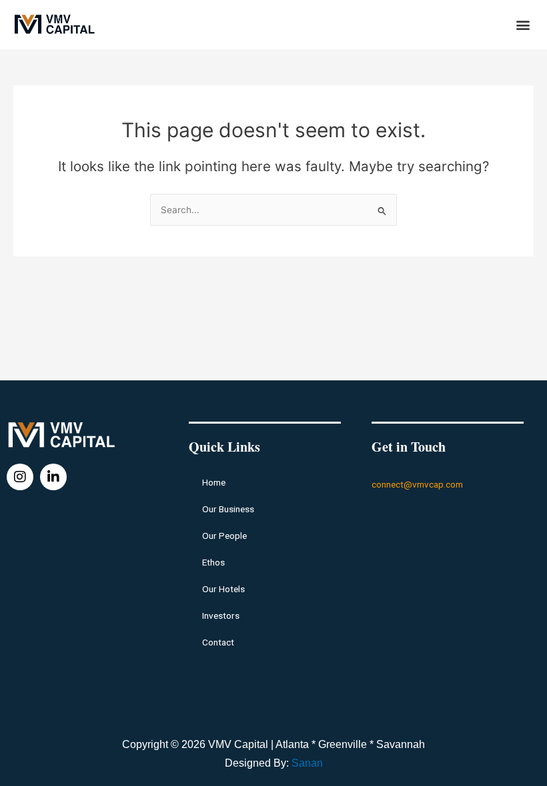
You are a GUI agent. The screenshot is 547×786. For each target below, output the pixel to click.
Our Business (228, 509)
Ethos (213, 562)
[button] (523, 24)
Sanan (307, 763)
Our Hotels (223, 589)
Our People (224, 535)
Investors (220, 615)
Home (213, 482)
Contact (218, 642)
